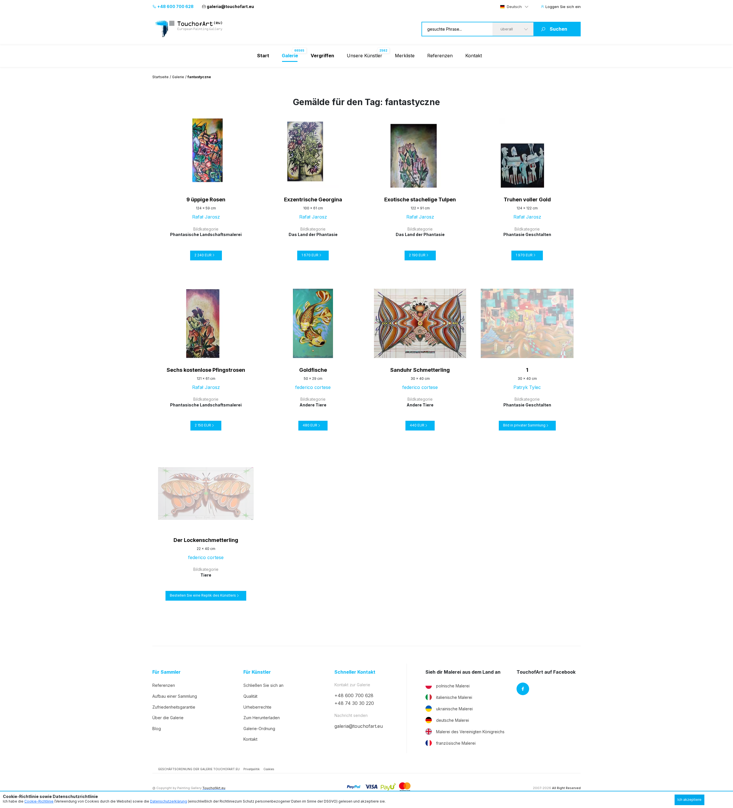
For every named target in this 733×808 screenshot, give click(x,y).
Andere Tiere (312, 404)
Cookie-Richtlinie (39, 801)
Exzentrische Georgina (313, 199)
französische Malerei (456, 743)
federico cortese (313, 387)
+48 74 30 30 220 (354, 703)
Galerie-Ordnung (259, 728)
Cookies (268, 769)
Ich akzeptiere (689, 799)
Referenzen (440, 55)
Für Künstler (257, 672)
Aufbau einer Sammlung (174, 696)
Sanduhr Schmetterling (420, 370)
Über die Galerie (168, 717)
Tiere (205, 575)
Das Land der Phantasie (313, 234)
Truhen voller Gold (527, 199)
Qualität (250, 696)
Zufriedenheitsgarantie (173, 707)
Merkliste (405, 55)
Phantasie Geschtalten (527, 234)
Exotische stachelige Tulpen (420, 199)
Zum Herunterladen (261, 717)
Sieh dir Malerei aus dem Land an (463, 672)
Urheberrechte (257, 707)
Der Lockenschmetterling (206, 540)
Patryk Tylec (527, 387)
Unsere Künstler (364, 55)
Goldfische (313, 370)
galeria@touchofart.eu (230, 6)
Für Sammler (166, 672)
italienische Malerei (454, 697)
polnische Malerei (453, 685)
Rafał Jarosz (206, 217)
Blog (156, 728)
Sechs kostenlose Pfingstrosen (206, 370)
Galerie (178, 77)
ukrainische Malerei (454, 708)
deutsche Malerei (452, 720)
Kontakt (473, 55)
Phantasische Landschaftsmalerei (206, 234)
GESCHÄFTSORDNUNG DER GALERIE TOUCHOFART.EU (199, 769)
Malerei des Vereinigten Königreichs (470, 731)
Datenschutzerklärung (168, 801)
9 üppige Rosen (205, 199)
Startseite (160, 77)
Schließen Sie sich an (263, 685)
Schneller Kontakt (354, 672)
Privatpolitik (251, 769)
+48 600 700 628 (175, 6)
